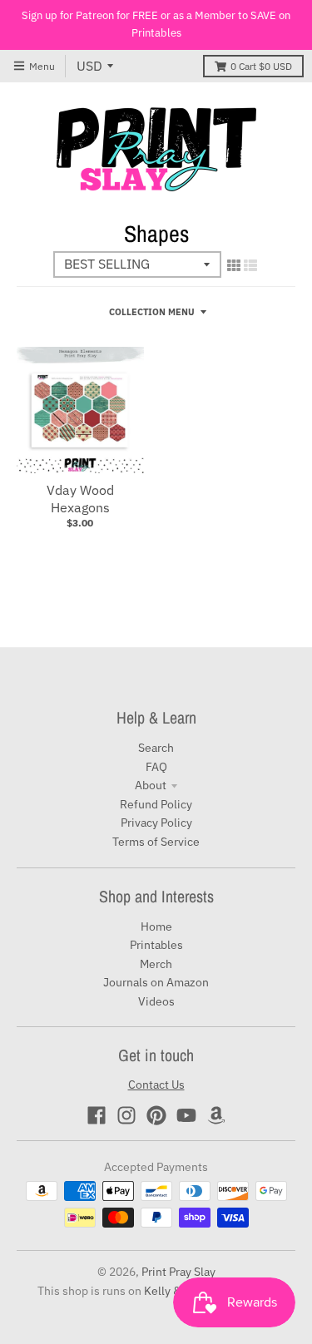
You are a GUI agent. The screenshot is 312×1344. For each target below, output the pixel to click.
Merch (156, 963)
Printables (156, 944)
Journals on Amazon (156, 982)
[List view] (250, 265)
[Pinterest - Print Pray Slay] (156, 1115)
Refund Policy (156, 804)
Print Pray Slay (178, 1271)
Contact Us (156, 1084)
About (150, 785)
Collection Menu (152, 312)
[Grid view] (233, 265)
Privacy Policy (156, 822)
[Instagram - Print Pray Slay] (126, 1115)
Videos (156, 1001)
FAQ (156, 766)
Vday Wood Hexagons (80, 499)
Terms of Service (156, 841)
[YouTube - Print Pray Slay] (186, 1115)
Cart (261, 66)
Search (156, 747)
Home (156, 926)
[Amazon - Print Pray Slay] (216, 1115)
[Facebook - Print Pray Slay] (96, 1115)
